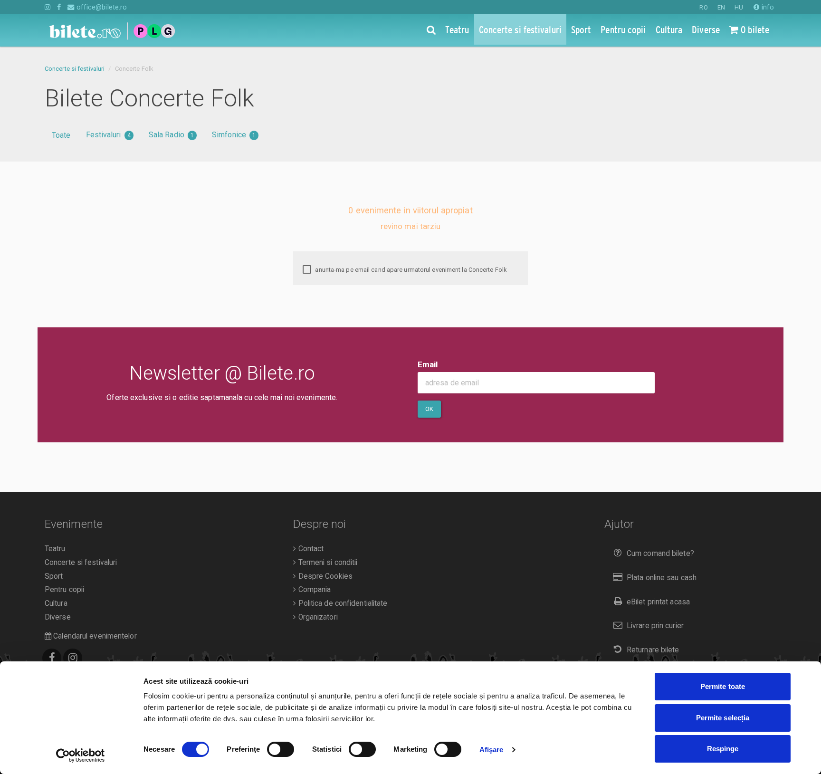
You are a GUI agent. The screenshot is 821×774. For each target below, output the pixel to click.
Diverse (58, 617)
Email (428, 364)
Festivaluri (108, 134)
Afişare (491, 749)
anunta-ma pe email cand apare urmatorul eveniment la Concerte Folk (410, 269)
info (767, 7)
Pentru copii (64, 589)
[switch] (280, 749)
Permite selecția (723, 718)
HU (739, 7)
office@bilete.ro (101, 7)
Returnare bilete (653, 650)
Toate (61, 135)
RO (703, 7)
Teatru (55, 549)
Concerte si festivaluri (75, 68)
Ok (429, 408)
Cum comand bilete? (660, 553)
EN (721, 7)
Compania (313, 589)
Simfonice (234, 134)
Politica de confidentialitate (341, 603)
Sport (54, 576)
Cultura (56, 603)
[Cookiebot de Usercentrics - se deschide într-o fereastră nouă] (80, 755)
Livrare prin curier (655, 625)
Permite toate (722, 686)
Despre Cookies (324, 576)
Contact (310, 549)
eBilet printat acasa (658, 602)
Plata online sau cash (662, 577)
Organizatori (316, 617)
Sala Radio (171, 134)
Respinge (723, 749)
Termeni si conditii (326, 562)
